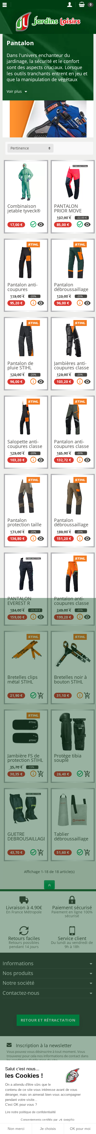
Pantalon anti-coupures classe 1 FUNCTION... (71, 446)
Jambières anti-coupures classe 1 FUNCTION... (71, 367)
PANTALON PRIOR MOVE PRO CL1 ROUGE (71, 210)
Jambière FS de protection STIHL (25, 758)
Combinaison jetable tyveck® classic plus (23, 210)
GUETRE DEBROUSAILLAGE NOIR (26, 838)
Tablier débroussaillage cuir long (71, 838)
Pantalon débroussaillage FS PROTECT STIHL (71, 291)
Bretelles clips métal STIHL (22, 679)
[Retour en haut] (49, 884)
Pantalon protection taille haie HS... (24, 524)
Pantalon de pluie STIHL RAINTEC (20, 367)
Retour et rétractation (48, 1020)
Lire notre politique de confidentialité (30, 1112)
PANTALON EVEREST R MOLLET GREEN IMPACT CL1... (24, 605)
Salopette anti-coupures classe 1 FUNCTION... (24, 446)
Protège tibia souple (67, 758)
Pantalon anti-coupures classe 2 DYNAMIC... (71, 603)
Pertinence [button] (19, 148)
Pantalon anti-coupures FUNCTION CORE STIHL (25, 291)
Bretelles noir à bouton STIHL (70, 679)
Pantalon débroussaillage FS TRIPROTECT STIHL (71, 527)
